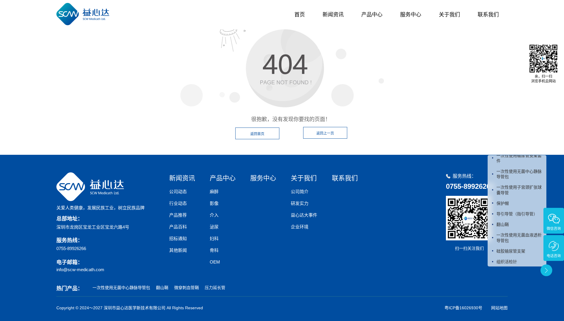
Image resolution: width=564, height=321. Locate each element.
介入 (214, 215)
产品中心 (371, 15)
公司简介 (299, 191)
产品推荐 (178, 215)
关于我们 (449, 15)
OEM (215, 261)
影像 (214, 203)
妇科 (214, 238)
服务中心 (410, 15)
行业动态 (178, 203)
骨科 (214, 250)
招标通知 (178, 238)
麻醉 (214, 191)
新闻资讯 (333, 15)
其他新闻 (178, 250)
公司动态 (178, 191)
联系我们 (488, 15)
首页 (299, 15)
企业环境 (299, 226)
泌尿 (214, 226)
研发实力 (299, 203)
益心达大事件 (304, 215)
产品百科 (178, 226)
